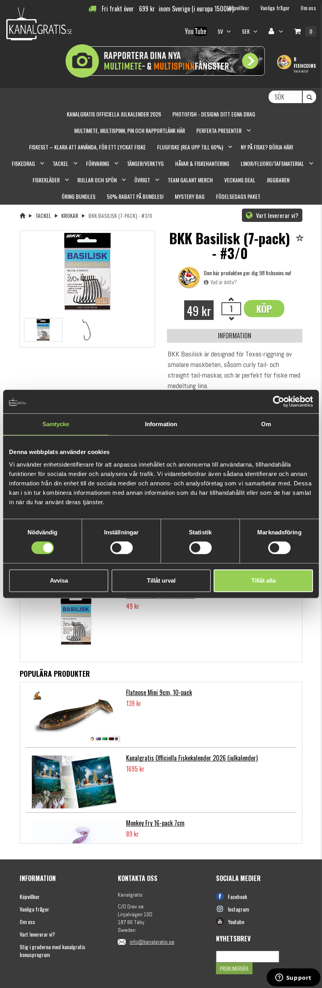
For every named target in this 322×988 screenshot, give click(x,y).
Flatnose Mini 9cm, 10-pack (159, 692)
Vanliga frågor (34, 909)
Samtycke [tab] (56, 424)
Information (234, 335)
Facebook (237, 896)
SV (221, 31)
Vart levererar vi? (276, 215)
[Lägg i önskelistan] (301, 238)
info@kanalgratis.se (152, 941)
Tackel (43, 215)
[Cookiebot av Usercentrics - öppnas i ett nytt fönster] (278, 401)
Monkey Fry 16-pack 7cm (155, 823)
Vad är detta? (301, 71)
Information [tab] (161, 424)
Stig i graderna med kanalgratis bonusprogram (52, 951)
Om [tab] (266, 424)
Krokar (69, 215)
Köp (264, 308)
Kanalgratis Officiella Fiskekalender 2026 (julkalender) (192, 758)
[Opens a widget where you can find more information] (293, 978)
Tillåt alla (263, 580)
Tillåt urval (161, 580)
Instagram (238, 909)
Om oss (27, 921)
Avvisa (59, 580)
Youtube (236, 921)
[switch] (121, 547)
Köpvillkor (30, 896)
